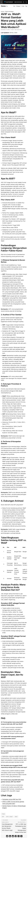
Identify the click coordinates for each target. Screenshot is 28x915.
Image (3, 813)
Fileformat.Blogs (9, 11)
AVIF (24, 83)
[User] (23, 2)
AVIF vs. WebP (9, 816)
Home (3, 6)
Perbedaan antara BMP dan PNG (11, 799)
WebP (4, 85)
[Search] (26, 2)
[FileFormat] (9, 2)
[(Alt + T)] (7, 6)
